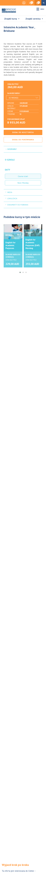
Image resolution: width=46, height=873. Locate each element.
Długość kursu (13, 93)
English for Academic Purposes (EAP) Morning (32, 244)
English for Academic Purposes (10, 245)
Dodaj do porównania (23, 140)
